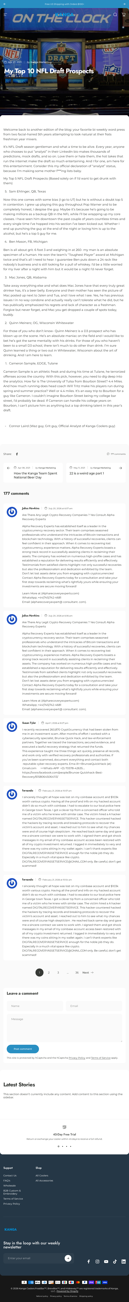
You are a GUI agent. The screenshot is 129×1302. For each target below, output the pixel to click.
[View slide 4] (71, 1146)
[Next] (124, 4)
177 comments (118, 454)
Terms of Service (101, 1057)
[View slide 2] (62, 1146)
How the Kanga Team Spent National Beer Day (35, 475)
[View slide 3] (66, 1146)
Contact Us (9, 1175)
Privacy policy (56, 1296)
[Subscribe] (68, 1258)
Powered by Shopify (67, 1291)
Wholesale (9, 1185)
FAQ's (6, 1180)
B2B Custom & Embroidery (12, 1192)
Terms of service (70, 1296)
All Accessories (44, 1180)
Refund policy (42, 1296)
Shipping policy (86, 1296)
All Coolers (42, 1175)
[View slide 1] (58, 1146)
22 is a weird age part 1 (87, 473)
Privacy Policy (77, 1057)
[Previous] (4, 4)
